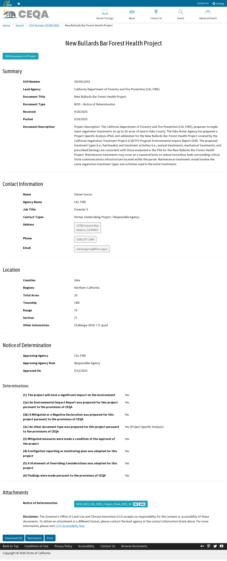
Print (50, 538)
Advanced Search (208, 18)
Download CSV (13, 538)
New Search (34, 538)
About (132, 18)
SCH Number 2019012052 (44, 25)
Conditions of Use (36, 546)
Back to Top (10, 546)
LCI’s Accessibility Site (70, 526)
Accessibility (86, 546)
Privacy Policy (63, 546)
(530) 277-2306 (85, 239)
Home (6, 25)
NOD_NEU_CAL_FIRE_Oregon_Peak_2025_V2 (110, 504)
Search (180, 18)
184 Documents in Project (20, 56)
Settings (219, 3)
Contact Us (203, 3)
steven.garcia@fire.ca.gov (91, 249)
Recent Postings (105, 18)
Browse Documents (134, 546)
